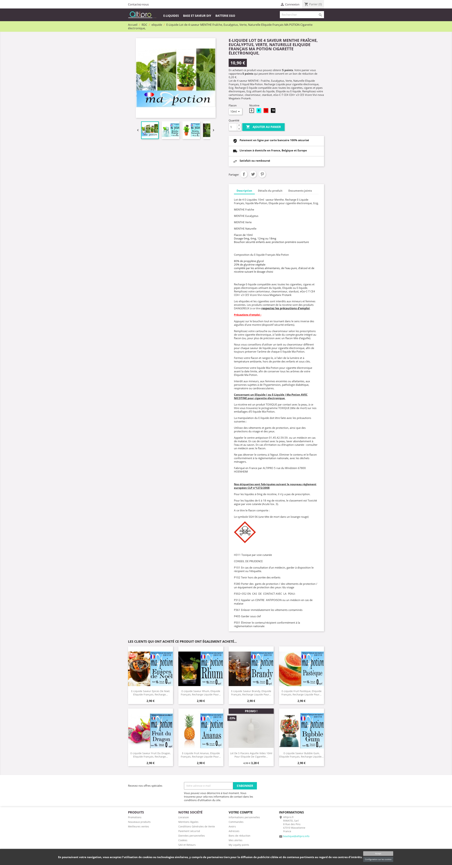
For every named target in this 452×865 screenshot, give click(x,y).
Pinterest (262, 174)
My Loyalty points (239, 844)
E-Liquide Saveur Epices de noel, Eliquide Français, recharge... (150, 692)
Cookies (182, 840)
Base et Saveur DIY (197, 16)
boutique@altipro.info (296, 836)
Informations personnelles (244, 817)
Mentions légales (188, 822)
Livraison (183, 817)
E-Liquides (171, 16)
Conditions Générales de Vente (196, 826)
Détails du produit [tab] (270, 190)
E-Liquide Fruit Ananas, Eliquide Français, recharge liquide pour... (201, 755)
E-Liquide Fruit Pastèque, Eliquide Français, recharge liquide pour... (301, 692)
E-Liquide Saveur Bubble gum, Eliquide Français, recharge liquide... (301, 755)
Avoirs (232, 826)
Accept (378, 853)
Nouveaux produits (139, 822)
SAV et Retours (187, 844)
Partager (243, 174)
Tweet (253, 174)
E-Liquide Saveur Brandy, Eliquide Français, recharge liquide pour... (251, 692)
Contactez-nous (138, 4)
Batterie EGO (225, 16)
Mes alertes (235, 840)
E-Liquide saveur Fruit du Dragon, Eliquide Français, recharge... (150, 755)
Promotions (134, 817)
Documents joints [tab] (300, 190)
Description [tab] (244, 190)
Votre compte (241, 812)
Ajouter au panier (263, 127)
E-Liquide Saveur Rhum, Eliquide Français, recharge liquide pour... (201, 692)
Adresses (234, 831)
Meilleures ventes (138, 826)
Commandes (236, 822)
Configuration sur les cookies (378, 859)
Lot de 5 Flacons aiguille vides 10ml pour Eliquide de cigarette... (251, 755)
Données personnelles (191, 835)
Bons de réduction (239, 835)
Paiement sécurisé (189, 831)
